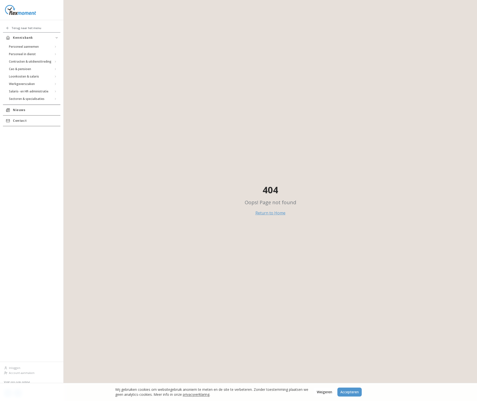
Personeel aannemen (24, 46)
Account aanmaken (22, 373)
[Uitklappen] (55, 47)
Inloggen (14, 368)
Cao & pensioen (20, 69)
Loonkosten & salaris (24, 76)
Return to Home (270, 213)
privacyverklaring (196, 394)
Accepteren (349, 392)
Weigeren (324, 392)
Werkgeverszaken (22, 84)
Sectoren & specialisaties (26, 99)
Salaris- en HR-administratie (28, 91)
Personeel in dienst (22, 54)
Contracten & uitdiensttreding (30, 61)
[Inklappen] (56, 37)
